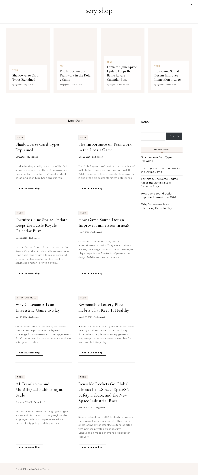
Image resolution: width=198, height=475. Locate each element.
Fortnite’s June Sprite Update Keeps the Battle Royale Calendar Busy (41, 225)
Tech (20, 137)
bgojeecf (34, 156)
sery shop (99, 10)
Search (174, 136)
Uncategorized (27, 298)
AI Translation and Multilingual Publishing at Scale (38, 389)
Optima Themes (42, 469)
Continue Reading (29, 188)
